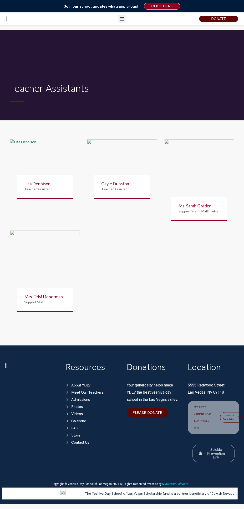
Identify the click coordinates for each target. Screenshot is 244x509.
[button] (122, 19)
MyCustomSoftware (175, 484)
